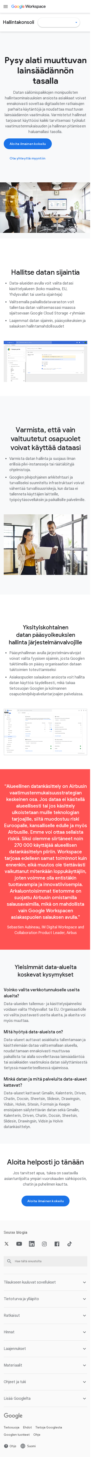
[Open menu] (5, 6)
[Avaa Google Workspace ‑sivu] (28, 6)
